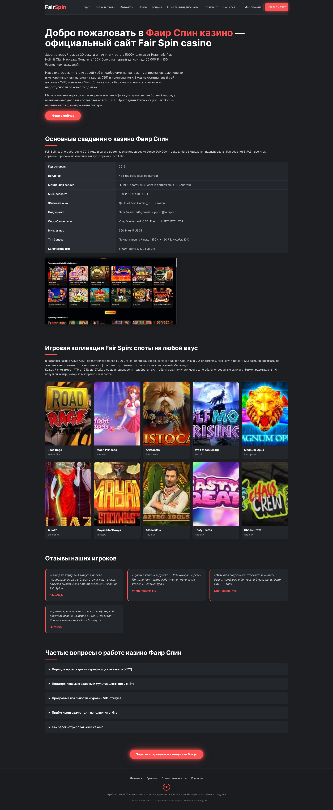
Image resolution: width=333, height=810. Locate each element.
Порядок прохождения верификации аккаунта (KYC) (92, 669)
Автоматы (127, 7)
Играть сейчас (63, 115)
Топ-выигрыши (105, 7)
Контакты (197, 778)
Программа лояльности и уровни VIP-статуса (86, 698)
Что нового (211, 7)
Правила (152, 778)
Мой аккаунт (253, 7)
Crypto (86, 7)
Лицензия (136, 778)
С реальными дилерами (182, 7)
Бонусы (157, 7)
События (229, 7)
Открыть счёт (277, 6)
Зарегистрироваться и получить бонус (166, 754)
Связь (143, 7)
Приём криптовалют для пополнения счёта (84, 712)
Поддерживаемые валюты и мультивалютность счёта (93, 683)
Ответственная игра (174, 778)
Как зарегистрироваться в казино (77, 727)
